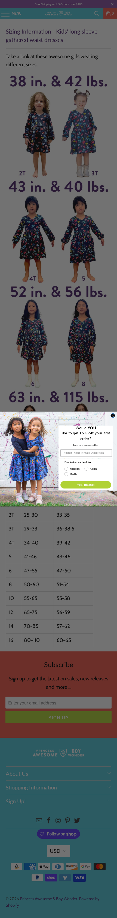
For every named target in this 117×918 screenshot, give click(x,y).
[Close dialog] (113, 416)
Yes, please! (86, 484)
